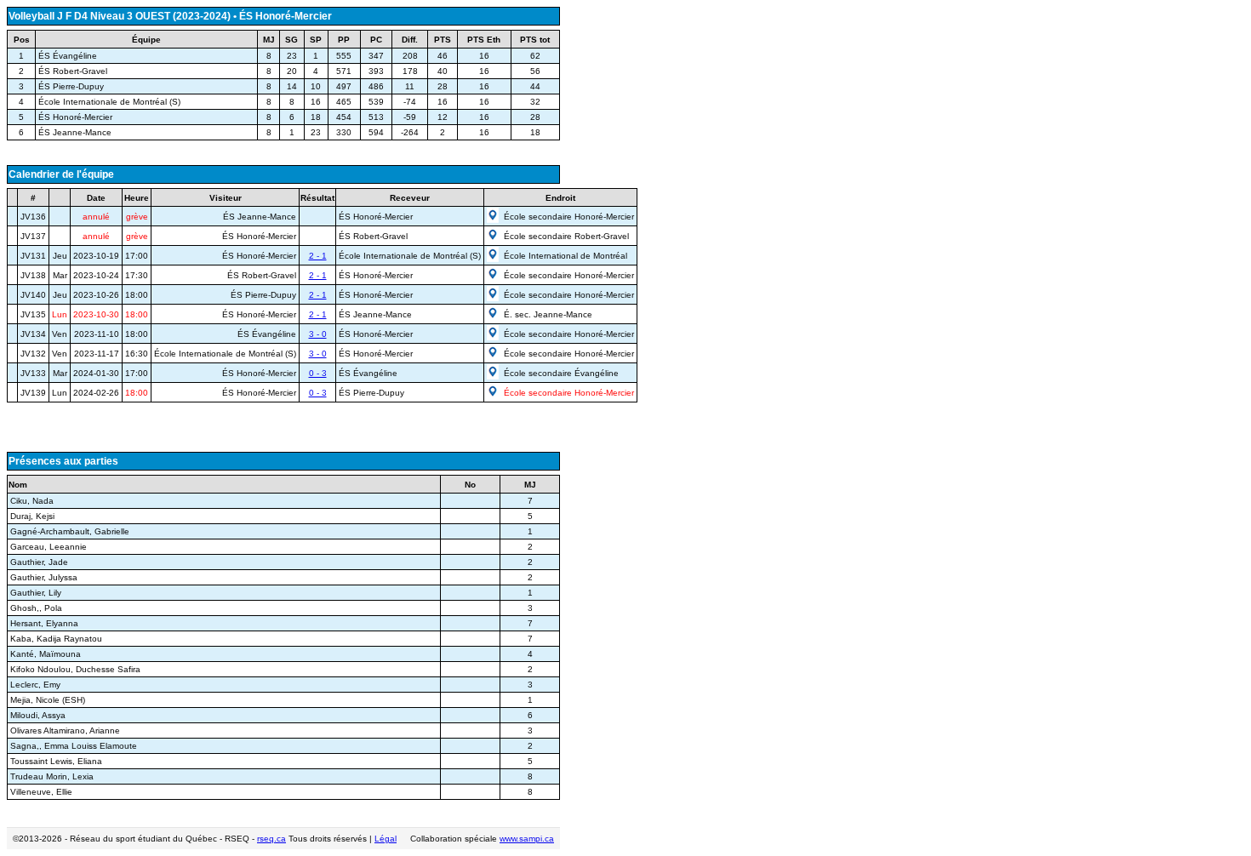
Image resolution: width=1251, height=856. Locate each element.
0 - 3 (318, 373)
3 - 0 (318, 334)
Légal (385, 838)
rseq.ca (271, 838)
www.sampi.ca (527, 838)
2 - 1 (318, 255)
